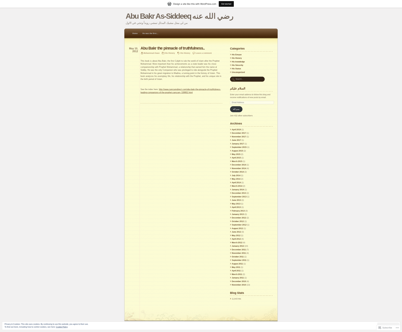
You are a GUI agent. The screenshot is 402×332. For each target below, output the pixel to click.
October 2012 (238, 221)
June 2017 (236, 140)
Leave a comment (204, 53)
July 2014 (236, 175)
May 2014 (236, 179)
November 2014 (239, 168)
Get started (226, 4)
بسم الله (236, 109)
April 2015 (236, 158)
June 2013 (236, 200)
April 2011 (236, 271)
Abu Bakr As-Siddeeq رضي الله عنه (180, 16)
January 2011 (238, 278)
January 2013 (238, 214)
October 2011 (238, 257)
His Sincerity (237, 65)
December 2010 (239, 281)
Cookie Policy (62, 327)
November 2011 (239, 253)
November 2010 (239, 285)
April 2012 (236, 239)
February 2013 (238, 211)
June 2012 (236, 232)
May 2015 (236, 154)
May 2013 (236, 204)
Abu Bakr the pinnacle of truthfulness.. (173, 48)
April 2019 (236, 130)
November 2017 (239, 137)
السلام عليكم (237, 88)
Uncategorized (238, 72)
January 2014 (238, 190)
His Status (236, 69)
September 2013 (239, 197)
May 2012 (236, 235)
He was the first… (150, 33)
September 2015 (239, 147)
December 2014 (239, 165)
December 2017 (239, 133)
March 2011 (237, 274)
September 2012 (239, 225)
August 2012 (237, 228)
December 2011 (239, 250)
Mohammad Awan (152, 53)
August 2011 (237, 264)
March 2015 (237, 161)
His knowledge (238, 62)
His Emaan (237, 55)
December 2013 (239, 193)
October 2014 (238, 172)
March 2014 (237, 186)
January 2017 (238, 144)
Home (135, 33)
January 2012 (238, 246)
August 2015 (237, 151)
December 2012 (239, 218)
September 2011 (239, 260)
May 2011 (236, 267)
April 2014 (236, 182)
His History (170, 53)
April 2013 (236, 207)
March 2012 (237, 242)
